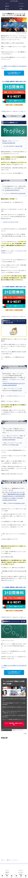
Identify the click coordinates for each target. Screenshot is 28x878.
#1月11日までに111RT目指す (15, 496)
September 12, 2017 (17, 390)
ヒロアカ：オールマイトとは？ (10, 222)
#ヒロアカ (22, 383)
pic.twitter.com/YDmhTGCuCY (12, 190)
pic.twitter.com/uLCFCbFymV (9, 500)
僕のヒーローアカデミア (6, 730)
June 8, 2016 (22, 193)
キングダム (20, 872)
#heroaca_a (17, 383)
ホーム (7, 870)
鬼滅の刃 (7, 872)
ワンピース (20, 870)
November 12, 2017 (20, 503)
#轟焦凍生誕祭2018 (12, 494)
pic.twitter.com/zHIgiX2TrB (8, 143)
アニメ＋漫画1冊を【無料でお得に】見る (14, 724)
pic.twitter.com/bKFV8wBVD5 (9, 385)
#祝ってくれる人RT (18, 498)
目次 (12, 116)
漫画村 (20, 874)
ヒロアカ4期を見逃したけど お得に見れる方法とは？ (14, 73)
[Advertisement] (14, 799)
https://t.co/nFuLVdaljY (8, 383)
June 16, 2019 (18, 146)
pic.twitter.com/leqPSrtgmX (8, 439)
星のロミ (7, 874)
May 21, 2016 (15, 444)
